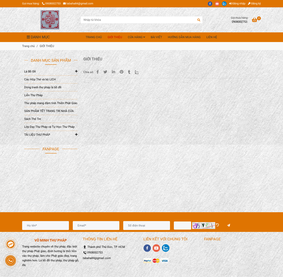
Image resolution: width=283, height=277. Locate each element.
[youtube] (218, 3)
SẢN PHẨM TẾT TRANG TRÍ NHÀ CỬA (49, 111)
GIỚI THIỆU (115, 37)
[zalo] (225, 3)
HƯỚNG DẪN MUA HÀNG (184, 37)
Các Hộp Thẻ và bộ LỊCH (40, 79)
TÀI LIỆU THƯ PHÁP (37, 134)
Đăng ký (256, 3)
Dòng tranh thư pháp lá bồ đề (42, 87)
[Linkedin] (113, 72)
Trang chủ (28, 46)
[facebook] (211, 3)
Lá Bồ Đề (30, 71)
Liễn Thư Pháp (33, 95)
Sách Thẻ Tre (32, 119)
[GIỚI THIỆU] (49, 19)
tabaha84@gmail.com (79, 3)
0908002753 (53, 3)
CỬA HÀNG (135, 37)
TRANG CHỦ (94, 37)
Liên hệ (211, 37)
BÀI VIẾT (156, 37)
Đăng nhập (238, 3)
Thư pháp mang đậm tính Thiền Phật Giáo (50, 103)
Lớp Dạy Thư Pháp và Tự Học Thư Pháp (49, 127)
